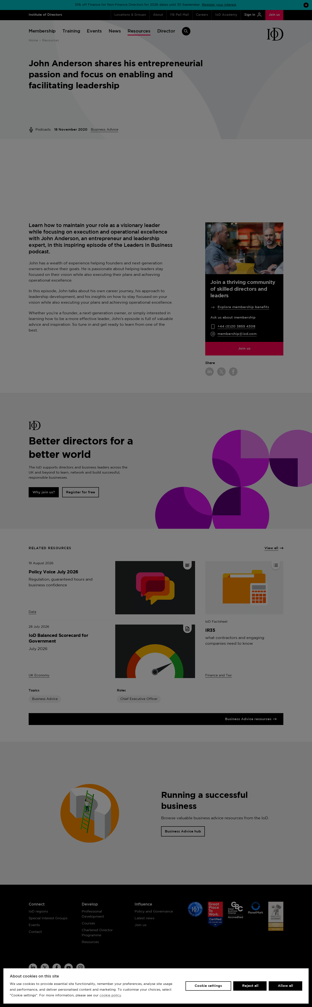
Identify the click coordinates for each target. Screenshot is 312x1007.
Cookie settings (208, 985)
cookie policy (110, 995)
